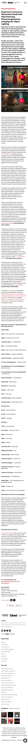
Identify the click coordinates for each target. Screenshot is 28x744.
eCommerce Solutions (6, 680)
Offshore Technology (6, 701)
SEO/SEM (3, 692)
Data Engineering (5, 699)
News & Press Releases (8, 8)
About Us (3, 642)
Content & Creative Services (8, 673)
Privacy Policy (4, 658)
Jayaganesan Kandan (7, 223)
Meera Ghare (19, 285)
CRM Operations (5, 704)
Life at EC (3, 656)
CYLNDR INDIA (5, 154)
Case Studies (4, 644)
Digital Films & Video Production (9, 685)
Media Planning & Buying (7, 690)
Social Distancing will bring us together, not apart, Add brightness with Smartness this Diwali (13, 295)
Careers (3, 654)
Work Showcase (5, 647)
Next (17, 605)
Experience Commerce (7, 533)
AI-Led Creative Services (7, 682)
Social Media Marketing (7, 668)
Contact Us (4, 661)
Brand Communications (7, 675)
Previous (11, 605)
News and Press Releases (7, 649)
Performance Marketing (7, 687)
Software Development (7, 697)
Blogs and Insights (5, 651)
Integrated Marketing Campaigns (9, 694)
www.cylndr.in (5, 583)
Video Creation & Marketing (8, 671)
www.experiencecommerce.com (10, 581)
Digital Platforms (5, 678)
